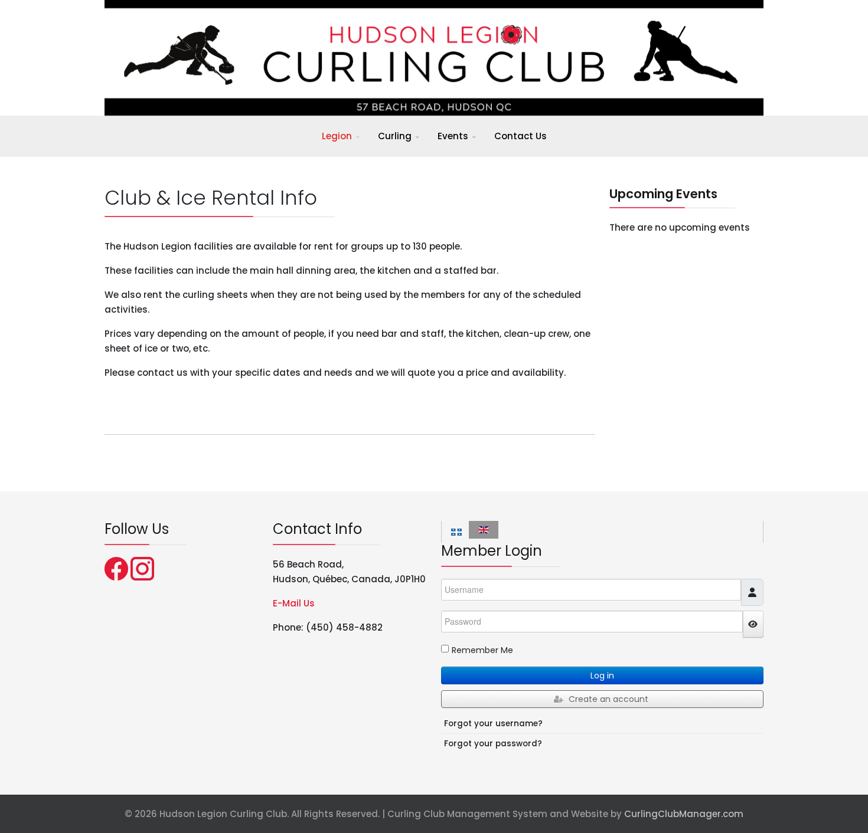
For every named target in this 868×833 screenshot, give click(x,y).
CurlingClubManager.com (683, 814)
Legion (337, 136)
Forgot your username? (493, 723)
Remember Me (482, 650)
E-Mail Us (294, 603)
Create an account (608, 699)
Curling (395, 136)
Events (453, 136)
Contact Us (520, 136)
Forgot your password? (493, 743)
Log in (602, 675)
